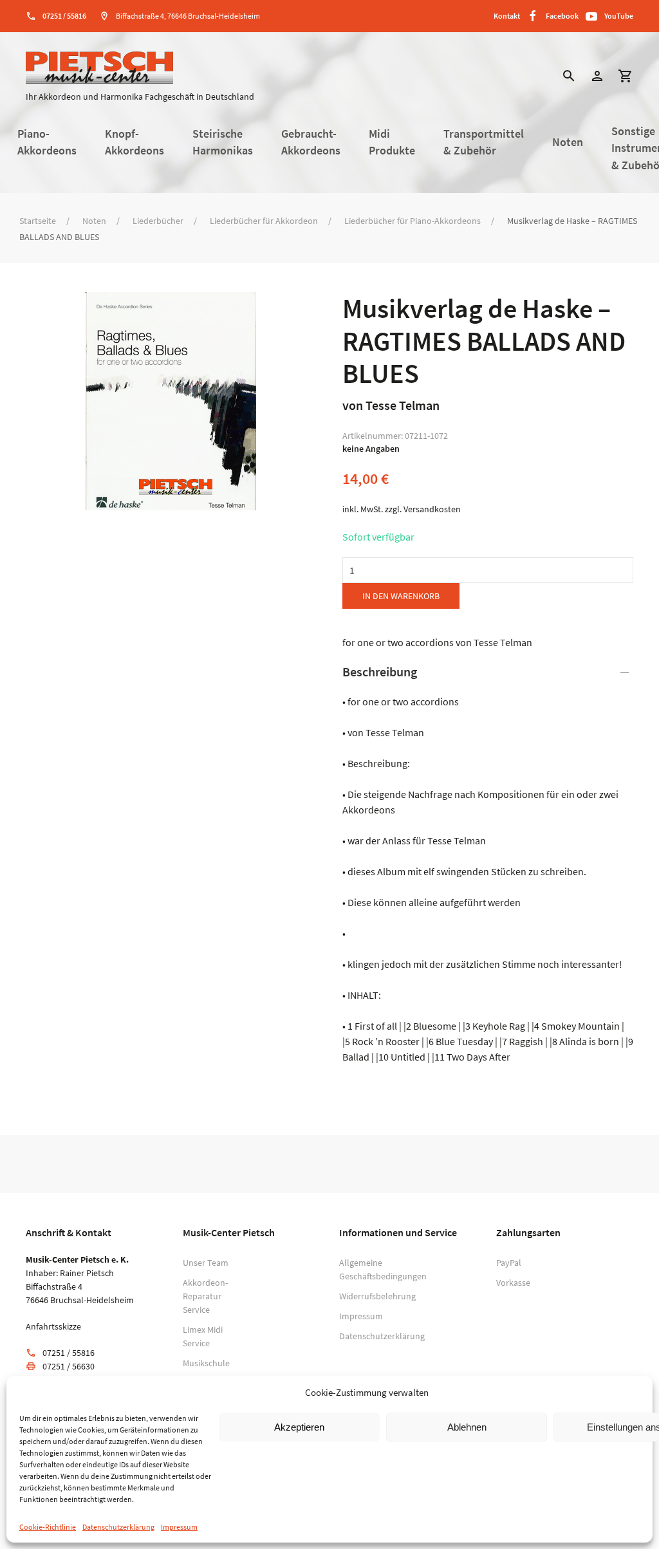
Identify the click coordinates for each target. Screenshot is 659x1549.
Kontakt (507, 16)
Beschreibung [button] (379, 671)
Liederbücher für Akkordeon (264, 221)
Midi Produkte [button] (392, 142)
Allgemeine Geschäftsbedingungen (366, 1269)
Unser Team (205, 1262)
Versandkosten (432, 509)
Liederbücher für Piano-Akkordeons (412, 221)
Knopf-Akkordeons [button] (134, 142)
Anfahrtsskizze (53, 1326)
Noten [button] (567, 142)
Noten (94, 221)
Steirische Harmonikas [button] (222, 142)
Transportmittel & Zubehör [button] (483, 142)
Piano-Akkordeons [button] (47, 142)
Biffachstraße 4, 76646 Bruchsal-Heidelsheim (188, 16)
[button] (569, 78)
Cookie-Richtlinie (47, 1527)
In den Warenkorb (401, 596)
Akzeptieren (299, 1427)
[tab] (487, 863)
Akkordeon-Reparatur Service (205, 1296)
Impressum (179, 1527)
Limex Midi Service (203, 1336)
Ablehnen (467, 1427)
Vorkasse (513, 1282)
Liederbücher (158, 221)
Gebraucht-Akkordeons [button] (310, 142)
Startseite (37, 221)
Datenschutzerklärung (118, 1527)
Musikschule (206, 1363)
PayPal (508, 1262)
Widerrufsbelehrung (366, 1296)
